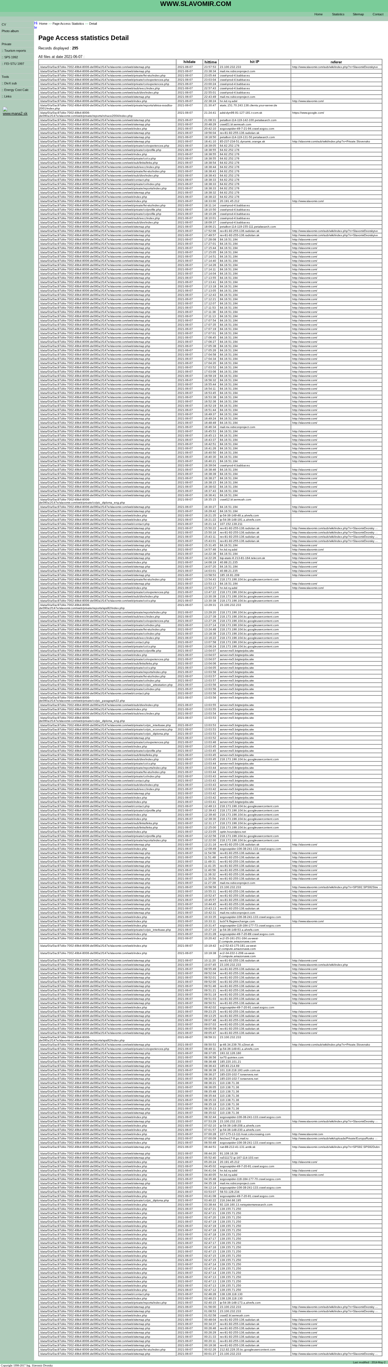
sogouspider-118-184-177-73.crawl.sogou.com (250, 925)
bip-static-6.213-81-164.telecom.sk (242, 558)
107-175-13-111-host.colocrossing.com (245, 1134)
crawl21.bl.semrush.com (235, 124)
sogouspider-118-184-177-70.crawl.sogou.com (250, 1179)
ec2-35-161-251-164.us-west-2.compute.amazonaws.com (238, 940)
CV (4, 24)
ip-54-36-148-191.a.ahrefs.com (240, 519)
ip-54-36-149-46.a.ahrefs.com (239, 515)
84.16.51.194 (229, 239)
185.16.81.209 (229, 575)
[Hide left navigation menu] (35, 30)
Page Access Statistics (68, 23)
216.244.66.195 (230, 1200)
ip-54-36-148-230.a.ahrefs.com (240, 1129)
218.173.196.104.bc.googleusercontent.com (249, 579)
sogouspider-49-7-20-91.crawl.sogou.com (247, 1007)
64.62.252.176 (229, 145)
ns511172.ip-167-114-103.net (239, 1157)
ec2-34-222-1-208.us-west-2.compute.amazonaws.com (237, 955)
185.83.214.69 (229, 1065)
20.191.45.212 (229, 201)
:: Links (7, 96)
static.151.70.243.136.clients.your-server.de (248, 105)
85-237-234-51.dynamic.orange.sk (242, 141)
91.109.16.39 (229, 1153)
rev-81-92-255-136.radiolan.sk (239, 132)
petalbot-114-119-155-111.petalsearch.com (248, 226)
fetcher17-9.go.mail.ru (234, 1138)
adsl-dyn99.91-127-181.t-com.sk (241, 112)
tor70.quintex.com (231, 1057)
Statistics (338, 14)
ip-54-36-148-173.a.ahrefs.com (240, 1302)
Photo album (10, 31)
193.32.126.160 (230, 1053)
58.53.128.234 (229, 1191)
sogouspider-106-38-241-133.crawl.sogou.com (250, 848)
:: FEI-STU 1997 (13, 63)
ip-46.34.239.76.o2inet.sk (237, 1044)
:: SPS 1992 (10, 57)
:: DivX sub (9, 83)
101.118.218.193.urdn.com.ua (240, 1070)
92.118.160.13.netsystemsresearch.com (246, 1204)
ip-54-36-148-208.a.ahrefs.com (240, 1125)
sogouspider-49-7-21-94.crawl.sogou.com (247, 128)
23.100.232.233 (230, 66)
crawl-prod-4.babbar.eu (235, 75)
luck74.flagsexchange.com (237, 921)
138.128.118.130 (231, 1294)
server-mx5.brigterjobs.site (237, 650)
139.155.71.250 (230, 1208)
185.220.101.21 (230, 1061)
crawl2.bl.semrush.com (234, 1315)
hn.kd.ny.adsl (228, 101)
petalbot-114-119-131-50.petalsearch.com (247, 137)
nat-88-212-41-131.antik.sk (237, 1146)
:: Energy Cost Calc (15, 90)
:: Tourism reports (14, 50)
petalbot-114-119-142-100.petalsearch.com (248, 120)
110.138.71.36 (229, 1083)
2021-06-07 (185, 66)
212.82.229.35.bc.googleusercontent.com (247, 1349)
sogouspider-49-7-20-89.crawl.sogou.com (247, 934)
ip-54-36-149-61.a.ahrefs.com (239, 1048)
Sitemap (358, 14)
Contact (378, 14)
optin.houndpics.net (233, 831)
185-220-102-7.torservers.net (239, 1074)
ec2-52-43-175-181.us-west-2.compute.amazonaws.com (238, 947)
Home (318, 14)
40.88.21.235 (229, 562)
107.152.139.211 (231, 523)
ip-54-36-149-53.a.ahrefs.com (239, 929)
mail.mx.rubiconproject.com (237, 71)
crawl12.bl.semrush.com (235, 499)
